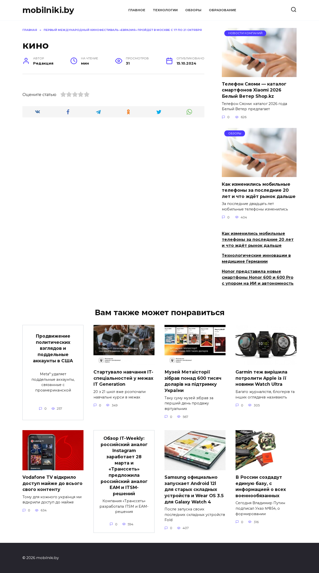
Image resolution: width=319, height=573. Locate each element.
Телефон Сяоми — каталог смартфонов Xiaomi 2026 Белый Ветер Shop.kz (254, 90)
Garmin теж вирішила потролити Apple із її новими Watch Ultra (261, 378)
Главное (136, 10)
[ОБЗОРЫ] (259, 174)
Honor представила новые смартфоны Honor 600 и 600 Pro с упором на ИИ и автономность (258, 277)
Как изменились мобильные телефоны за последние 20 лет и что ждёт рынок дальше (259, 190)
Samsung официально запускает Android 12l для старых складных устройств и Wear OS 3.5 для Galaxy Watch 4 (194, 489)
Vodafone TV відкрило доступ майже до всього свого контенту (52, 483)
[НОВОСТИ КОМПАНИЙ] (259, 74)
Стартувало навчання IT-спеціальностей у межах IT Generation (123, 378)
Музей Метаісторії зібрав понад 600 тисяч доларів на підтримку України (192, 381)
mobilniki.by (48, 10)
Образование (222, 10)
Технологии (165, 10)
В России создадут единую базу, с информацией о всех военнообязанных (261, 486)
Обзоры (193, 10)
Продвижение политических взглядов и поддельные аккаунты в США (53, 348)
